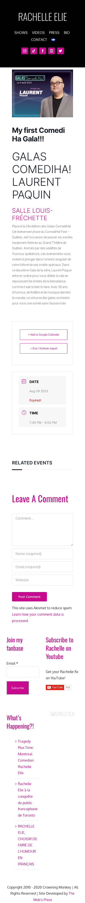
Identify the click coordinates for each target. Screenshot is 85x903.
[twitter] (60, 50)
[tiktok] (33, 50)
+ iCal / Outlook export (43, 348)
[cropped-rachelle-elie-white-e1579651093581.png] (42, 10)
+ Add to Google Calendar (43, 334)
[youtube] (51, 50)
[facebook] (42, 50)
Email (12, 663)
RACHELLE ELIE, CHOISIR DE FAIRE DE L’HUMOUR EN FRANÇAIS (27, 845)
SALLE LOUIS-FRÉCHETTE (32, 214)
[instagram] (24, 50)
